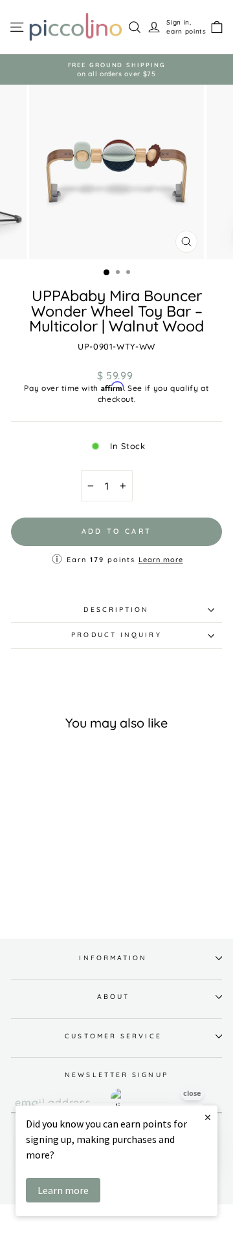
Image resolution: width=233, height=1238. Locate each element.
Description (116, 609)
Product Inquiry (116, 635)
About (113, 996)
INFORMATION (113, 958)
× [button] (208, 1117)
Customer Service (113, 1036)
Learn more (161, 559)
